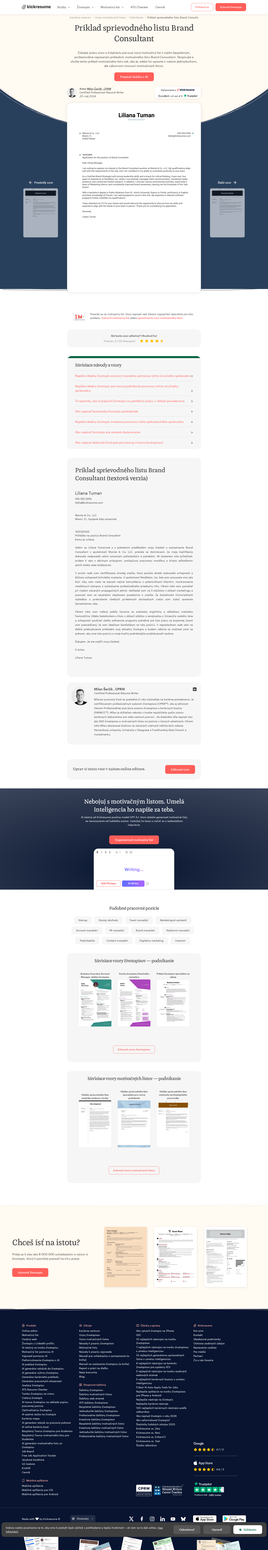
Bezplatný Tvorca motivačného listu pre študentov (45, 1437)
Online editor (30, 1330)
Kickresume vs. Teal (148, 1441)
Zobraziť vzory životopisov (134, 1049)
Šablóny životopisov (91, 1390)
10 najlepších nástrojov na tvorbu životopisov (156, 1341)
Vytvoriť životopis (231, 7)
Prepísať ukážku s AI (134, 76)
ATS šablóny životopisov (93, 1402)
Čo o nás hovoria (203, 1360)
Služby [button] (61, 7)
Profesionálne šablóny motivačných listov (104, 1436)
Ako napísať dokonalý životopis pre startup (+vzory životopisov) (119, 442)
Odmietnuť (186, 1529)
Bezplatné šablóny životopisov (97, 1406)
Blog (82, 1376)
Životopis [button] (83, 7)
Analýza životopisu (33, 1385)
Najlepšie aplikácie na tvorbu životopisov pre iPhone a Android (160, 1393)
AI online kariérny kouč (35, 1426)
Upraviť (217, 1529)
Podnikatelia (87, 940)
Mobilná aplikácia (32, 1485)
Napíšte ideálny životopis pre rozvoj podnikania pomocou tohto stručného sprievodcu (126, 388)
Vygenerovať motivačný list (134, 839)
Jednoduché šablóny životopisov (98, 1411)
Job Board (28, 1451)
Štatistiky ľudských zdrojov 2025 (155, 1424)
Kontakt (198, 1334)
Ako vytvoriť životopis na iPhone (155, 1330)
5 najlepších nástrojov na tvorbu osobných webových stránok (161, 1373)
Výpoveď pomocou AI (34, 1355)
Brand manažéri (145, 930)
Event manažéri (139, 920)
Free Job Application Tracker (39, 1455)
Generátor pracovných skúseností (42, 1381)
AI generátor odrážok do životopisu (43, 1368)
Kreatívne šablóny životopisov (97, 1419)
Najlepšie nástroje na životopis (154, 1399)
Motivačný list (30, 1334)
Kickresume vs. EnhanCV (151, 1436)
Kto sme (198, 1330)
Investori (180, 940)
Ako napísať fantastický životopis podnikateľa (106, 411)
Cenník (160, 7)
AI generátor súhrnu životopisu (40, 1372)
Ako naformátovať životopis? (153, 1420)
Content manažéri (117, 940)
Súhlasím (250, 1529)
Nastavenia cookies (205, 1347)
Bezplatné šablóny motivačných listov (101, 1423)
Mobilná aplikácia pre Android (40, 1494)
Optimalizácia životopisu (37, 1410)
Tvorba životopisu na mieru (38, 1393)
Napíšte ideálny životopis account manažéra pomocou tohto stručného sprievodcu (133, 375)
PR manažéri (117, 930)
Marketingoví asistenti (173, 920)
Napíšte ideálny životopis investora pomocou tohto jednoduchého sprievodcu (129, 421)
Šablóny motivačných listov (95, 1394)
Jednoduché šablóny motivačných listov (103, 1431)
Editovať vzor (180, 769)
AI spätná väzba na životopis (39, 1414)
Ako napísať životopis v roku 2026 (156, 1415)
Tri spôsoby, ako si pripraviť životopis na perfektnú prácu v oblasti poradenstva (130, 401)
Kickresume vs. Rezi (148, 1432)
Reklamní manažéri (178, 930)
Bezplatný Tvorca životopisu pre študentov (47, 1431)
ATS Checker (139, 7)
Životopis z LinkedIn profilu (38, 1343)
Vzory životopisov (89, 1334)
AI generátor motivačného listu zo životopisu (42, 1445)
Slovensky (83, 1518)
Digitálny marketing (152, 940)
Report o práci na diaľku (93, 1368)
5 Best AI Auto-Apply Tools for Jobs (157, 1387)
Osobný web (29, 1339)
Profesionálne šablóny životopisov (99, 1415)
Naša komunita (88, 1372)
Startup (82, 920)
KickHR (26, 1468)
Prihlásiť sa (202, 7)
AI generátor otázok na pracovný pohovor (46, 1422)
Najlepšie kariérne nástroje (152, 1403)
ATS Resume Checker (34, 1389)
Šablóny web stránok (91, 1398)
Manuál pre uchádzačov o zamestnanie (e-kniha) (104, 1357)
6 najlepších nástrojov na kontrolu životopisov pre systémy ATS (156, 1365)
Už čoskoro (28, 1463)
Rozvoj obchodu (108, 920)
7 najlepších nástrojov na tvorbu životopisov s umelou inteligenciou (162, 1349)
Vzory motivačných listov (94, 1339)
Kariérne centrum (89, 1330)
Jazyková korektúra (33, 1459)
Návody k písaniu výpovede (95, 1351)
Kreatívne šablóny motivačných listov (101, 1427)
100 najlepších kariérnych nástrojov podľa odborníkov (161, 1409)
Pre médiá (199, 1351)
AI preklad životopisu (34, 1364)
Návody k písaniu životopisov (96, 1343)
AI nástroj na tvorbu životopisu (40, 1347)
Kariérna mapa (31, 1418)
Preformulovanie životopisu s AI (40, 1360)
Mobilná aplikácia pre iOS (37, 1489)
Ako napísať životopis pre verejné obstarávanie (107, 432)
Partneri (198, 1355)
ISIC (138, 1334)
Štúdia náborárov (146, 1445)
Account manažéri (87, 930)
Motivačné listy (88, 1347)
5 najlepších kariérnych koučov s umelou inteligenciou (160, 1381)
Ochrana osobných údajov (209, 1343)
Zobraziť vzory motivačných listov (134, 1170)
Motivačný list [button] (110, 7)
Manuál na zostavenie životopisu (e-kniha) (104, 1363)
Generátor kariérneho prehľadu (40, 1376)
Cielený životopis (32, 1397)
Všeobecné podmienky (207, 1339)
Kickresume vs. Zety (148, 1428)
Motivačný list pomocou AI (38, 1351)
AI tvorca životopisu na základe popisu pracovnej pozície (45, 1403)
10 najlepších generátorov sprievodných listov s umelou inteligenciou (160, 1357)
